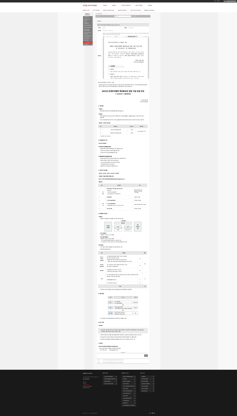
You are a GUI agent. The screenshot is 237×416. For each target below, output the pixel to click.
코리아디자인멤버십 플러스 (128, 391)
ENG (221, 1)
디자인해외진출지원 (87, 42)
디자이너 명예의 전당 (87, 27)
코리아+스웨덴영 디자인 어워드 (87, 30)
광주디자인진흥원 (145, 381)
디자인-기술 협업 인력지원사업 (128, 386)
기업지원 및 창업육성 (122, 10)
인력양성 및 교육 (86, 10)
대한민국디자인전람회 (86, 23)
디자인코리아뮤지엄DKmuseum (87, 33)
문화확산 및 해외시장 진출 (108, 10)
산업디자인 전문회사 (126, 381)
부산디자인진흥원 (145, 388)
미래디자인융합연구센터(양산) (109, 378)
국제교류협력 (86, 44)
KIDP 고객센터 (139, 5)
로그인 (215, 1)
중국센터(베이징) (107, 381)
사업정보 (114, 5)
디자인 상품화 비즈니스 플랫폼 (128, 405)
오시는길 (84, 383)
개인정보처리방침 (86, 384)
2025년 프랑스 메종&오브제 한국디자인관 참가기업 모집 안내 (113, 359)
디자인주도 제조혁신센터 (108, 383)
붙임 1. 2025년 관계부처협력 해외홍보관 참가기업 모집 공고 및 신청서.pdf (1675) (118, 33)
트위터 (151, 413)
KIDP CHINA (86, 40)
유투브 (153, 413)
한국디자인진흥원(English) (128, 376)
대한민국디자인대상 (87, 25)
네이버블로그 (154, 413)
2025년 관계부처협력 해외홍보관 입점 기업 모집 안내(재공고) (113, 362)
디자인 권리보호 (126, 383)
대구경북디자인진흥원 (146, 383)
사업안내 (97, 16)
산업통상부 (144, 376)
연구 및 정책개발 (96, 10)
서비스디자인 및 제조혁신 (135, 10)
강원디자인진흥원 (145, 378)
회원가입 (218, 1)
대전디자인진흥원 (145, 386)
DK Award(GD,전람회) (127, 398)
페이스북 (149, 413)
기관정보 (105, 5)
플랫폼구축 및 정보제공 (149, 10)
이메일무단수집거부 (86, 387)
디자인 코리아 (125, 395)
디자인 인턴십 (125, 388)
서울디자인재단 (144, 391)
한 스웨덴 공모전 (126, 400)
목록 (146, 355)
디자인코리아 (86, 17)
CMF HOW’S (125, 403)
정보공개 (150, 5)
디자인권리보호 (86, 38)
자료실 (135, 16)
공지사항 (116, 16)
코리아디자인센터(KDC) (108, 376)
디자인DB (125, 378)
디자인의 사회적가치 (126, 5)
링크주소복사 (123, 352)
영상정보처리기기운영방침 (87, 386)
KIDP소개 (84, 382)
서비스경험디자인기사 (127, 393)
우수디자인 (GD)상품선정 (87, 20)
